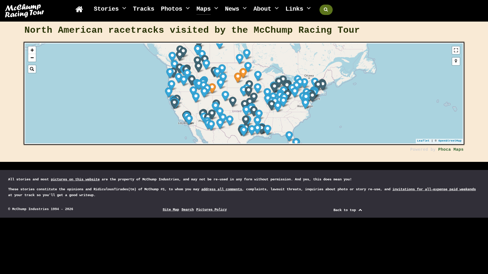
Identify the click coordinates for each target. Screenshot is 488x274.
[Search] (32, 69)
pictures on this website (75, 179)
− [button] (32, 58)
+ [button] (32, 50)
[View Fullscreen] (456, 50)
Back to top (345, 210)
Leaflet (423, 140)
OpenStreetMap (450, 140)
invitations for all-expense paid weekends (434, 189)
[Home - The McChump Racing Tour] (81, 9)
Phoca (444, 149)
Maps (458, 149)
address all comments (221, 189)
